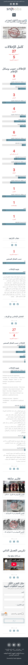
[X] (14, 4)
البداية (23, 649)
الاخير (23, 601)
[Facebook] (17, 4)
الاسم (23, 592)
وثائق (11, 650)
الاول (23, 596)
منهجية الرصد (18, 649)
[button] (14, 14)
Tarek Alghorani (17, 658)
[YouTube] (11, 4)
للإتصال (7, 650)
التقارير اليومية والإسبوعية (9, 649)
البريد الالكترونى (20, 604)
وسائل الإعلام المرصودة (17, 650)
